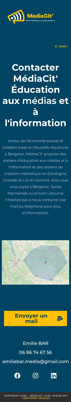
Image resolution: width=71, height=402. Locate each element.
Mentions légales (36, 398)
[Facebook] (17, 375)
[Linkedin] (54, 375)
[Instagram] (35, 375)
